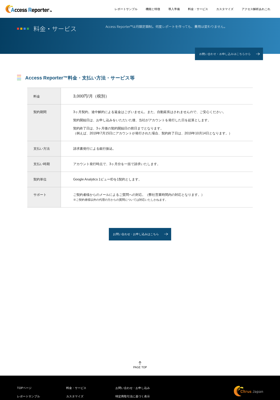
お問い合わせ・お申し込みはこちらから (225, 54)
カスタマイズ (224, 9)
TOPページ (24, 388)
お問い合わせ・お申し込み (132, 388)
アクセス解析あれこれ (256, 9)
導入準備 (174, 9)
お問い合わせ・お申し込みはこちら (136, 234)
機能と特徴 (153, 9)
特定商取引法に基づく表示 (132, 396)
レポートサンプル (126, 9)
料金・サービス (198, 9)
